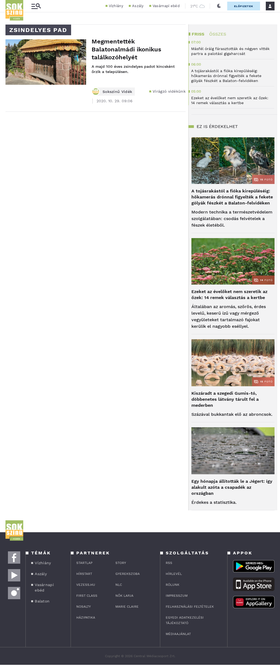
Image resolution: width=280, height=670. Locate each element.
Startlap (84, 563)
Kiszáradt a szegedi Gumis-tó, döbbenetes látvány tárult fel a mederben (225, 399)
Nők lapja (124, 596)
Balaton (42, 601)
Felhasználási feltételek (190, 606)
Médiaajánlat (178, 634)
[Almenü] (36, 6)
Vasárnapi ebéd (166, 6)
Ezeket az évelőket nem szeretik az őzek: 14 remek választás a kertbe (229, 294)
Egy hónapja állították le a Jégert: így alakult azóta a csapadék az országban (231, 487)
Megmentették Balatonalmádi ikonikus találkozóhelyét (126, 49)
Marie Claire (127, 606)
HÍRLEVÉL (174, 574)
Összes (217, 34)
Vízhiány (116, 6)
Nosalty (83, 606)
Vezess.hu (85, 585)
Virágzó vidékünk (169, 91)
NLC (118, 585)
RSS (169, 563)
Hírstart (84, 574)
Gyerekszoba (127, 574)
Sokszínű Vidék (117, 91)
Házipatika (85, 617)
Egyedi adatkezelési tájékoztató (185, 620)
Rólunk (172, 585)
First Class (86, 596)
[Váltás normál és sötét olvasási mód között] (219, 6)
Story (120, 563)
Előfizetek (243, 6)
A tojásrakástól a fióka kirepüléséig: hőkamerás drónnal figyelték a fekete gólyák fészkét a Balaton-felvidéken (232, 197)
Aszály (138, 6)
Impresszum (177, 596)
